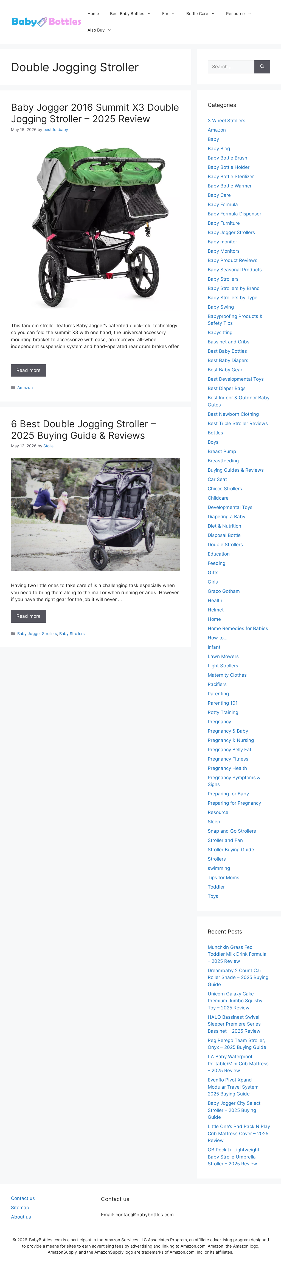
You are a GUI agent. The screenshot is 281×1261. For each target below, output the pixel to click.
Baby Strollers (72, 633)
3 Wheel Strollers (226, 120)
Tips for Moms (223, 877)
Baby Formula (223, 204)
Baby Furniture (224, 223)
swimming (219, 868)
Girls (213, 582)
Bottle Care (197, 13)
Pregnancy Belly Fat (229, 749)
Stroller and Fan (225, 840)
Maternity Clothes (227, 675)
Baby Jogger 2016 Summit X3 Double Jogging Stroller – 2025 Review (95, 112)
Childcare (218, 498)
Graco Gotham (224, 591)
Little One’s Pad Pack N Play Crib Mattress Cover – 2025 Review (239, 1133)
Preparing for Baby (228, 793)
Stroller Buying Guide (231, 849)
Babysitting (220, 332)
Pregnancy (219, 721)
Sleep (214, 821)
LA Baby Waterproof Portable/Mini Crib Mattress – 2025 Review (238, 1063)
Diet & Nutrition (224, 526)
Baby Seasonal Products (235, 269)
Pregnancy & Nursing (231, 740)
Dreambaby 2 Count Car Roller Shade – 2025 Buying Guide (238, 977)
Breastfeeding (223, 460)
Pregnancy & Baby (228, 731)
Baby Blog (219, 148)
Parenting (218, 693)
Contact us (23, 1198)
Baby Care (219, 195)
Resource (235, 13)
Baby (213, 139)
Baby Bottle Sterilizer (231, 176)
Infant (214, 647)
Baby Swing (221, 307)
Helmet (216, 610)
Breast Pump (222, 451)
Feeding (216, 563)
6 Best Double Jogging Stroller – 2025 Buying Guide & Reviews (83, 429)
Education (219, 554)
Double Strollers (225, 544)
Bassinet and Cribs (228, 342)
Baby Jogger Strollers (37, 633)
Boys (213, 442)
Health (215, 600)
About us (21, 1217)
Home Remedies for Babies (238, 628)
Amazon (25, 387)
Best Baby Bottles (127, 13)
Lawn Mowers (223, 656)
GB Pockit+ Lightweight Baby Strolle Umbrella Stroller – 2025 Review (233, 1156)
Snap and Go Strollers (232, 831)
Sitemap (20, 1207)
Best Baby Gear (225, 369)
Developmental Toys (230, 507)
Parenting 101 (223, 703)
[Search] (262, 66)
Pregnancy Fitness (228, 759)
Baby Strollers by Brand (234, 288)
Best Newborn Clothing (233, 414)
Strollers (217, 859)
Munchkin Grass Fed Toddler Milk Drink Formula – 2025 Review (237, 954)
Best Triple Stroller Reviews (238, 423)
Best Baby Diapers (228, 360)
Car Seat (217, 479)
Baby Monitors (224, 251)
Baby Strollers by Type (232, 297)
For (165, 13)
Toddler (216, 887)
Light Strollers (223, 665)
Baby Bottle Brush (227, 158)
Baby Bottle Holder (228, 167)
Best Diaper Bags (227, 388)
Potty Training (223, 712)
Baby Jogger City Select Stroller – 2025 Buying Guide (234, 1110)
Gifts (213, 572)
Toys (213, 896)
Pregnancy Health (227, 768)
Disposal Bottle (224, 535)
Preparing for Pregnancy (234, 803)
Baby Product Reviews (232, 260)
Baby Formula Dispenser (234, 214)
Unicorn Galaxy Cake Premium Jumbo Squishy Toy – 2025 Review (235, 1000)
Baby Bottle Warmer (230, 186)
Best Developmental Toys (236, 379)
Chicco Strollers (225, 488)
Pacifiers (217, 684)
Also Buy (96, 30)
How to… (217, 638)
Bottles (215, 432)
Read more (28, 370)
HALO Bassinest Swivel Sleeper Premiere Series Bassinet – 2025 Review (234, 1024)
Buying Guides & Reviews (236, 470)
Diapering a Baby (226, 516)
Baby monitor (222, 241)
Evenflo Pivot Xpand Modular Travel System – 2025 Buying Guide (235, 1087)
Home (93, 13)
